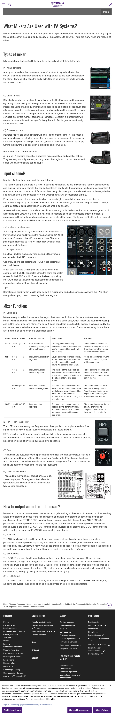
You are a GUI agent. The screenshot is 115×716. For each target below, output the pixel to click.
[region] (57, 698)
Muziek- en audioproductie (14, 631)
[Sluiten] (110, 686)
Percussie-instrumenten (13, 653)
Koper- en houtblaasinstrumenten (12, 645)
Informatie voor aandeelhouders (94, 649)
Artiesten (35, 650)
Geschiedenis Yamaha (97, 644)
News (34, 642)
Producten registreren (68, 671)
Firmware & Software (68, 641)
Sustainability (93, 653)
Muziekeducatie (38, 615)
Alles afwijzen (102, 710)
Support (63, 615)
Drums (6, 640)
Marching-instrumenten (12, 656)
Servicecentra (65, 631)
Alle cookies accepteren (79, 710)
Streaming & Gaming (11, 669)
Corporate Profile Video (97, 625)
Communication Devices (13, 673)
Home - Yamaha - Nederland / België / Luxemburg (22, 604)
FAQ (62, 628)
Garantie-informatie (67, 625)
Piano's (6, 622)
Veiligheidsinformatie (68, 648)
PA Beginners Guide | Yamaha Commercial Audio (92, 604)
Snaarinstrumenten (11, 649)
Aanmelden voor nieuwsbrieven (66, 667)
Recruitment (93, 631)
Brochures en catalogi (69, 635)
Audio (46, 604)
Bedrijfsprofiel (93, 622)
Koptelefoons (8, 659)
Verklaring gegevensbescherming (25, 704)
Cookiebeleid (46, 704)
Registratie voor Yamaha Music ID (70, 657)
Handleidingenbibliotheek (70, 638)
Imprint (6, 704)
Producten (7, 615)
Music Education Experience (43, 631)
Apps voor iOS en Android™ (14, 676)
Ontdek (68, 604)
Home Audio (8, 666)
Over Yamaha (93, 615)
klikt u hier (51, 699)
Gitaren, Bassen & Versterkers (10, 636)
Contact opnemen (67, 622)
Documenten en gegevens (70, 645)
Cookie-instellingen (12, 710)
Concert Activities (39, 634)
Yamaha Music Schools (41, 622)
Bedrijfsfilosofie (94, 635)
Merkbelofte (93, 628)
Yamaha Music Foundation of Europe (42, 626)
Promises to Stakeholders (98, 638)
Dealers (35, 657)
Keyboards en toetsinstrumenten (10, 626)
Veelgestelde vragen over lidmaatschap (70, 676)
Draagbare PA (56, 604)
